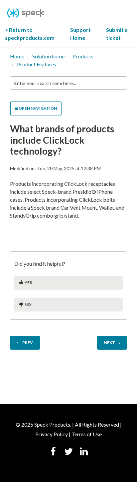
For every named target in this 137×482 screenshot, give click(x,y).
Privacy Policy (51, 434)
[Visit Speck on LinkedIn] (83, 452)
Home (17, 56)
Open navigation (37, 108)
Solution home (48, 56)
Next (109, 342)
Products (82, 56)
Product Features (36, 64)
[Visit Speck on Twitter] (68, 452)
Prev (27, 342)
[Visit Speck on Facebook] (53, 452)
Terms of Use (86, 434)
